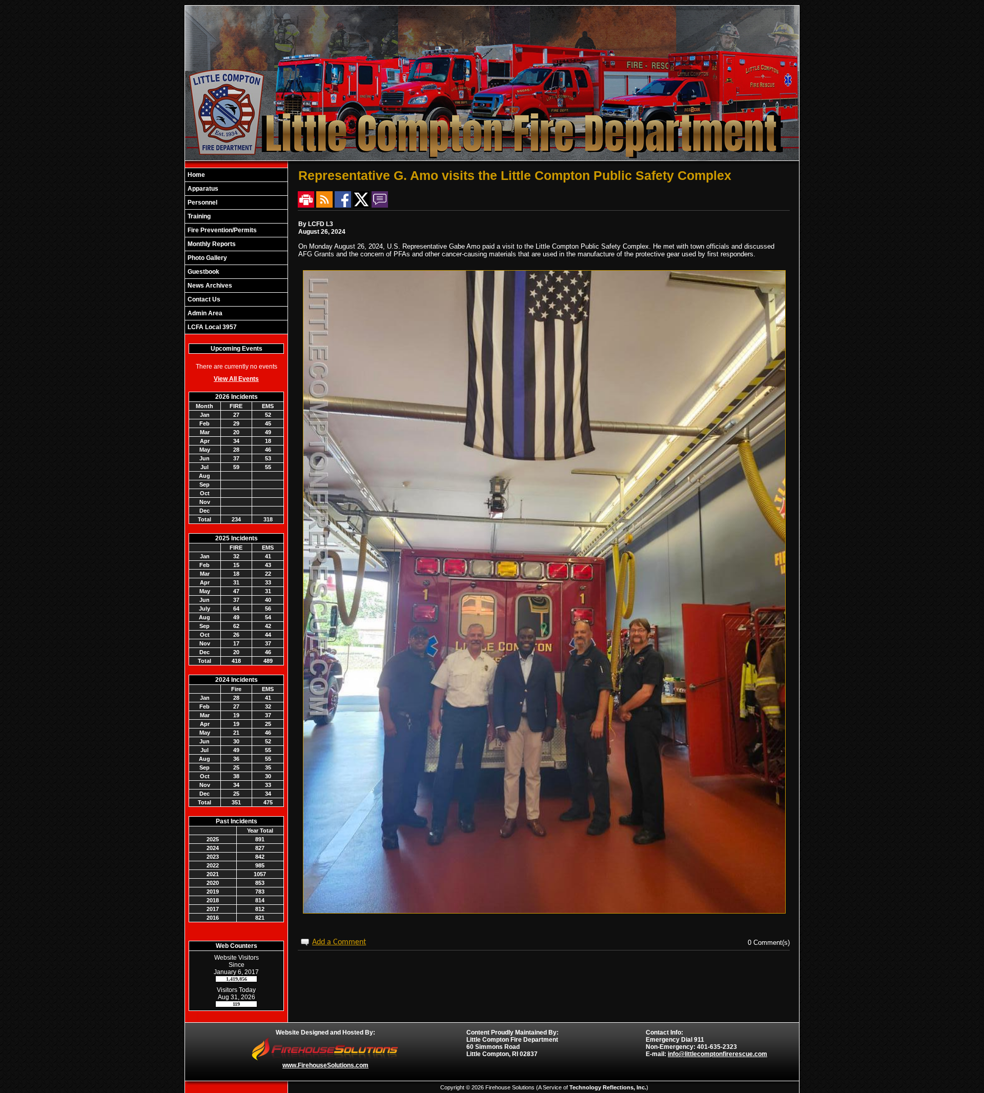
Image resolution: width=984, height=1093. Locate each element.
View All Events (236, 378)
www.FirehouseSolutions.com (325, 1065)
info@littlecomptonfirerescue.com (717, 1054)
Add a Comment (339, 942)
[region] (236, 251)
